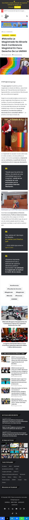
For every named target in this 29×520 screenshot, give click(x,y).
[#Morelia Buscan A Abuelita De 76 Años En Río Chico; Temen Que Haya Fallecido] (5, 401)
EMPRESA (7, 502)
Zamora (4, 482)
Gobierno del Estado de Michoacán (10, 474)
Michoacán (22, 474)
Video (25, 479)
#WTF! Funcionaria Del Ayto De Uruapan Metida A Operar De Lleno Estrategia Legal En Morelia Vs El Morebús (19, 360)
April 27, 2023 (9, 247)
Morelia (9, 295)
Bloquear (11, 7)
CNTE (17, 469)
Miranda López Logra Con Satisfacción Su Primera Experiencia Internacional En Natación (19, 381)
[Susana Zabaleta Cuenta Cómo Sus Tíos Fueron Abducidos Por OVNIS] (23, 450)
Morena (9, 477)
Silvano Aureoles (6, 479)
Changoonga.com (14, 499)
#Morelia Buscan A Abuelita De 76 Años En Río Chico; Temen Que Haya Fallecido (19, 401)
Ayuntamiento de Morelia (7, 469)
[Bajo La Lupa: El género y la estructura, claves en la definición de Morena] (14, 445)
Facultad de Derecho (14, 289)
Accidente (4, 466)
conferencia (15, 285)
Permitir (17, 7)
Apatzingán (16, 466)
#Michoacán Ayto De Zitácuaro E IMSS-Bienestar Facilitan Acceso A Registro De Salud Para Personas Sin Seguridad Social (19, 371)
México (15, 477)
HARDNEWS (9, 31)
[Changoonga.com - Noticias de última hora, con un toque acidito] (6, 16)
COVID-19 (16, 471)
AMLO (10, 466)
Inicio (4, 31)
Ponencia (19, 295)
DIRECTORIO (14, 502)
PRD (20, 477)
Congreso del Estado (6, 471)
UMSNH (14, 299)
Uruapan (20, 479)
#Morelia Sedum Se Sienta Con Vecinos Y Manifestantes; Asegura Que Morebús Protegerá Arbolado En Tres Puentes (19, 391)
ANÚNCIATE (21, 502)
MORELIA (13, 35)
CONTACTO (14, 504)
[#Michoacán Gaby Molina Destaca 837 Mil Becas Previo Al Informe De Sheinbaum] (23, 456)
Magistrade (9, 292)
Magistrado (20, 292)
